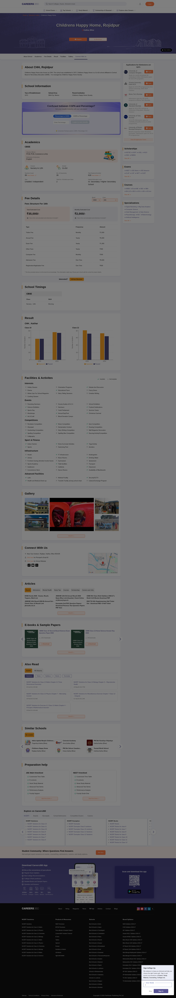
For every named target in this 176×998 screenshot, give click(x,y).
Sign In (160, 991)
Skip (150, 991)
